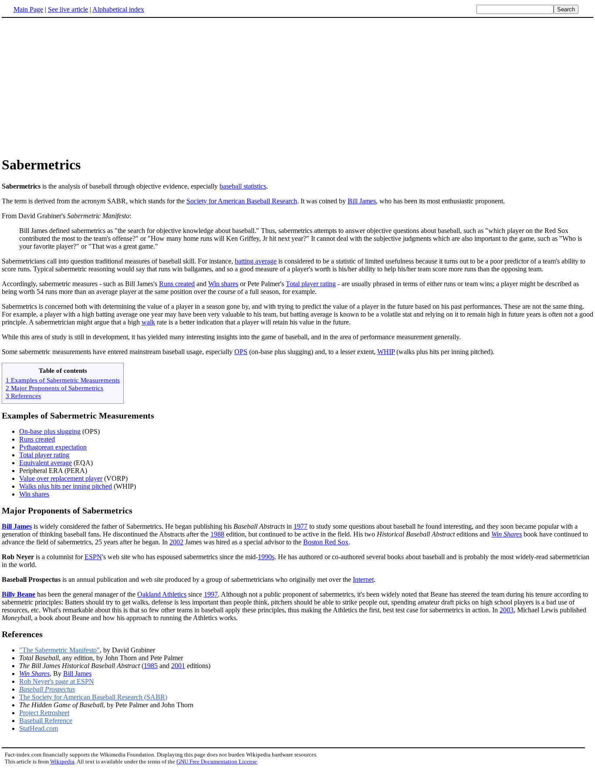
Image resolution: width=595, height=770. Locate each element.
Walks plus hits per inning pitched (65, 486)
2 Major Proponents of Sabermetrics (54, 388)
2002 (176, 542)
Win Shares (506, 534)
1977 (301, 526)
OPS (240, 351)
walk (148, 322)
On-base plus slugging (50, 431)
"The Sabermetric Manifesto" (59, 650)
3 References (23, 395)
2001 (178, 665)
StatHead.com (38, 728)
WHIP (386, 351)
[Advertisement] (75, 87)
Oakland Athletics (161, 594)
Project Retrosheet (44, 712)
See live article (68, 9)
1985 (151, 665)
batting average (256, 261)
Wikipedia (62, 761)
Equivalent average (45, 462)
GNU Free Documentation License (216, 761)
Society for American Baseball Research (241, 201)
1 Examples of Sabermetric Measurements (63, 380)
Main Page (28, 9)
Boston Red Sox (325, 542)
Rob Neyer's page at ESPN (56, 681)
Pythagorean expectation (53, 447)
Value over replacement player (60, 478)
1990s (266, 557)
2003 (507, 610)
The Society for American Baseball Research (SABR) (93, 697)
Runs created (177, 283)
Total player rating (311, 283)
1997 (211, 594)
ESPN (93, 557)
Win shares (223, 283)
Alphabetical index (118, 9)
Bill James (362, 201)
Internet (363, 579)
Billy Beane (18, 594)
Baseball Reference (45, 720)
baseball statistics (243, 186)
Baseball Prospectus (47, 689)
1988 (217, 534)
